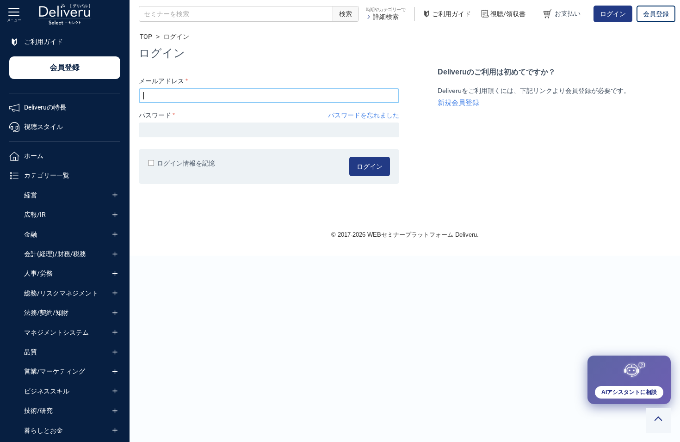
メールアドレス (161, 81)
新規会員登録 (458, 102)
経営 (30, 195)
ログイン (613, 14)
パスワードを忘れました (363, 115)
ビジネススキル (46, 391)
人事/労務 (38, 273)
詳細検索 (386, 16)
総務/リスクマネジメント (61, 293)
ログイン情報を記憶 (186, 163)
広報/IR (35, 214)
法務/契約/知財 (46, 312)
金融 (30, 234)
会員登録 (656, 14)
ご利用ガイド (451, 14)
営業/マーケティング (54, 371)
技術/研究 (38, 410)
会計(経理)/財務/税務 (55, 254)
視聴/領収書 (507, 14)
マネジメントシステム (56, 332)
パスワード (155, 115)
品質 (30, 352)
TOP (146, 36)
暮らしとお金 (43, 430)
